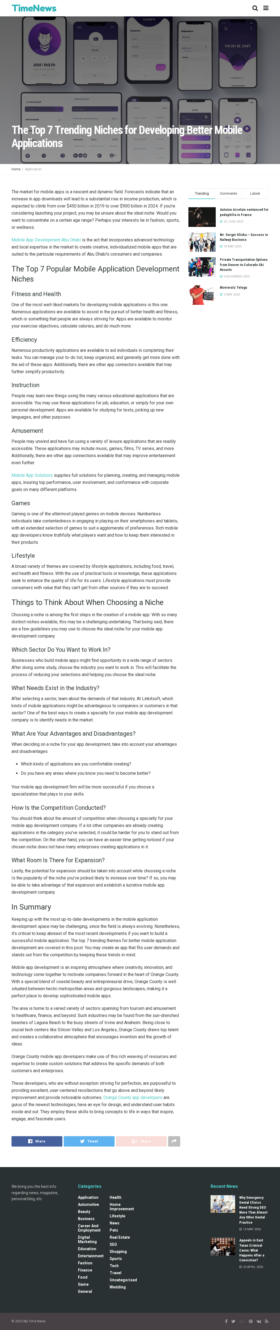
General (85, 1291)
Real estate (120, 1237)
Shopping (118, 1251)
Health (115, 1197)
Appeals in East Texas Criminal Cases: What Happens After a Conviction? (251, 1250)
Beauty (84, 1211)
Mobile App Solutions (32, 475)
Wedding (118, 1287)
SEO (113, 1244)
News (114, 1223)
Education (87, 1249)
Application (33, 169)
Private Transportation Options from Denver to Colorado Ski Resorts (244, 264)
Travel (115, 1273)
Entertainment (91, 1256)
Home (16, 169)
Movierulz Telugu (233, 287)
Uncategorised (123, 1280)
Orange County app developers (132, 1097)
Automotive (88, 1204)
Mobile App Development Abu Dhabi (46, 239)
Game (83, 1284)
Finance (85, 1270)
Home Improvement (122, 1206)
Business (86, 1219)
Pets (114, 1230)
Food (83, 1277)
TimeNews (34, 8)
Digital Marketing (87, 1239)
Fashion (85, 1263)
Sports (116, 1258)
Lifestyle (117, 1216)
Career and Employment (89, 1228)
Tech (114, 1266)
